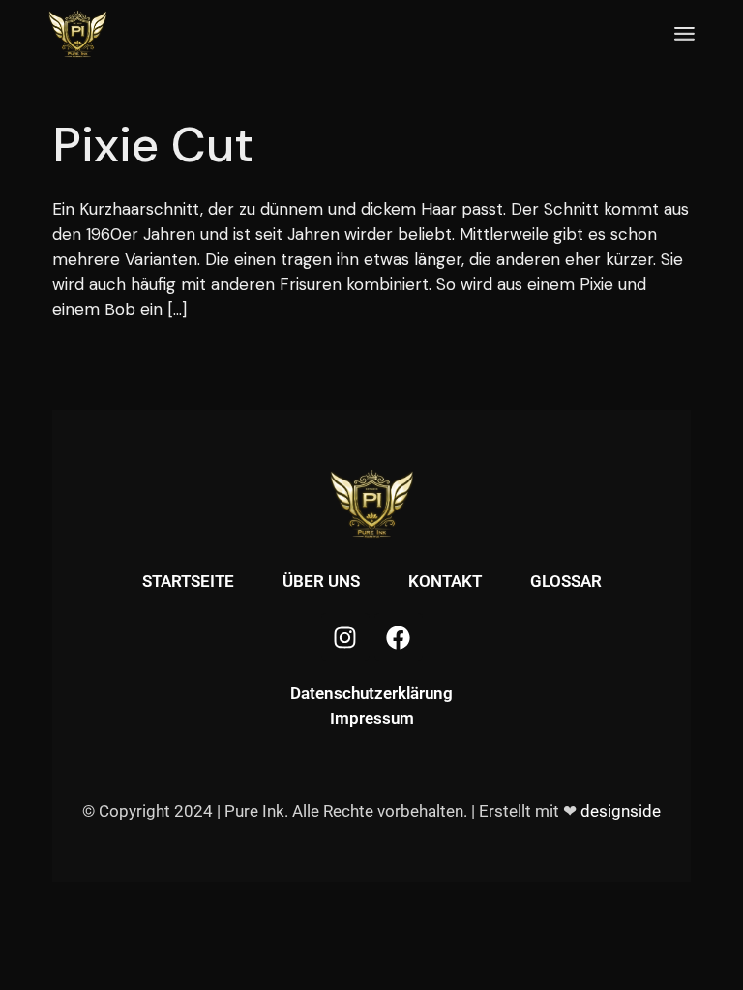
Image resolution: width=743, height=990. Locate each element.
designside (620, 811)
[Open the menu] (684, 34)
